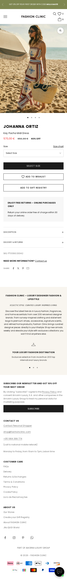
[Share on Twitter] (18, 268)
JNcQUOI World (11, 527)
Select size (33, 165)
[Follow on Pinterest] (23, 537)
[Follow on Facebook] (5, 537)
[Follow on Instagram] (14, 537)
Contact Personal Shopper (17, 425)
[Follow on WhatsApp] (32, 537)
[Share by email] (27, 268)
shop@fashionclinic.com (17, 431)
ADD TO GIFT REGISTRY (33, 187)
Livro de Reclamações (15, 497)
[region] (33, 352)
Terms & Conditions (14, 481)
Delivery (7, 471)
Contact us (41, 260)
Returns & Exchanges (14, 476)
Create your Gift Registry (16, 517)
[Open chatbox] (59, 572)
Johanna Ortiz (20, 126)
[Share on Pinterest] (23, 268)
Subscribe (34, 408)
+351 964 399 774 (12, 438)
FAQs (6, 466)
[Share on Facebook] (13, 268)
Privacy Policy (49, 391)
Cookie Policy (10, 491)
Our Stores (8, 512)
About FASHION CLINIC (15, 522)
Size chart (58, 146)
